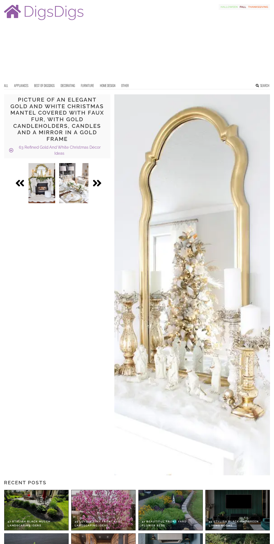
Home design (107, 85)
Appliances (21, 85)
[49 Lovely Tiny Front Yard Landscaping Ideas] (103, 510)
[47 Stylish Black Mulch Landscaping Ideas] (36, 510)
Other (125, 85)
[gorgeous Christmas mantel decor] (41, 183)
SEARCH (264, 85)
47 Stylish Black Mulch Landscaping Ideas (29, 523)
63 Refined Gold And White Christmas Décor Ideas (59, 150)
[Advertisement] (137, 53)
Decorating (68, 85)
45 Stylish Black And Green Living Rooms (234, 523)
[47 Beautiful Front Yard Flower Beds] (171, 510)
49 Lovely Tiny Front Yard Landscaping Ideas (99, 523)
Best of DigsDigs (44, 85)
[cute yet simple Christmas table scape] (73, 183)
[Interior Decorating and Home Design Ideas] (43, 20)
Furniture (87, 85)
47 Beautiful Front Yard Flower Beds (164, 523)
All (6, 85)
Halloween (229, 6)
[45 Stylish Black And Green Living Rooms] (238, 510)
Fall (243, 6)
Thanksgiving (258, 6)
